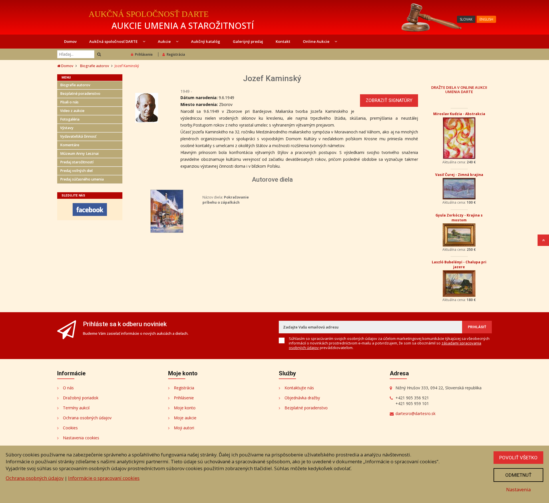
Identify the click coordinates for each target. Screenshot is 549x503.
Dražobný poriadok (80, 397)
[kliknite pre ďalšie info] (167, 210)
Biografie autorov (94, 65)
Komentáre (69, 145)
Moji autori (184, 427)
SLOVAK (466, 19)
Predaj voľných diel (76, 170)
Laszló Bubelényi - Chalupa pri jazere (459, 264)
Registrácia (176, 54)
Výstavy (66, 127)
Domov (70, 41)
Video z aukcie (72, 110)
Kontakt (283, 41)
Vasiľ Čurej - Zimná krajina (459, 174)
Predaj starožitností (77, 162)
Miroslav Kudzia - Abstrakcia (459, 113)
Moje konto (185, 407)
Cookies (70, 427)
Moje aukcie (185, 417)
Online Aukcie (316, 41)
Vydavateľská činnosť (78, 136)
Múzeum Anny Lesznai (79, 153)
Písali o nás (69, 102)
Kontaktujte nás (299, 387)
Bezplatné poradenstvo (80, 93)
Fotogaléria (69, 119)
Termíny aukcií (76, 407)
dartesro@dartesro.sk (415, 413)
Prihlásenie (144, 54)
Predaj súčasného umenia (82, 179)
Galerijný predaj (248, 41)
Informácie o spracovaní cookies (104, 478)
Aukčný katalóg (205, 41)
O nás (68, 387)
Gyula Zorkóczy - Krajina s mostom (459, 218)
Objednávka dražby (302, 397)
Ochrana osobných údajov (87, 417)
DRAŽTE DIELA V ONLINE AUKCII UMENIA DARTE (459, 89)
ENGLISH (486, 19)
